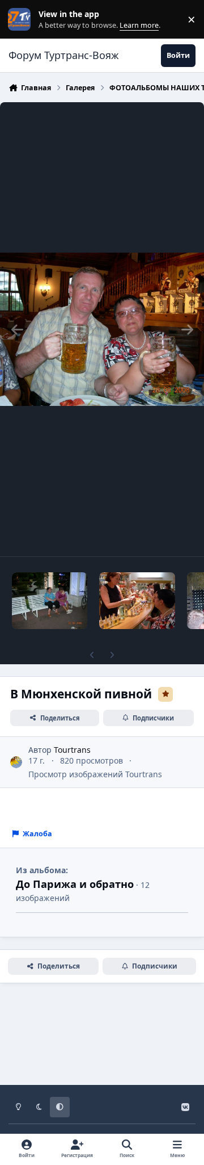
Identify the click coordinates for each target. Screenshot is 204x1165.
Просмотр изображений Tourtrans (95, 774)
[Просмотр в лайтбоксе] (102, 329)
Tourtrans (72, 749)
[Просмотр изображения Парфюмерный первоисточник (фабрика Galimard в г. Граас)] (137, 600)
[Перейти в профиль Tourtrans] (16, 762)
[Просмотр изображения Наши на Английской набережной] (49, 600)
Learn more (22, 19)
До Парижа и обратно (75, 884)
